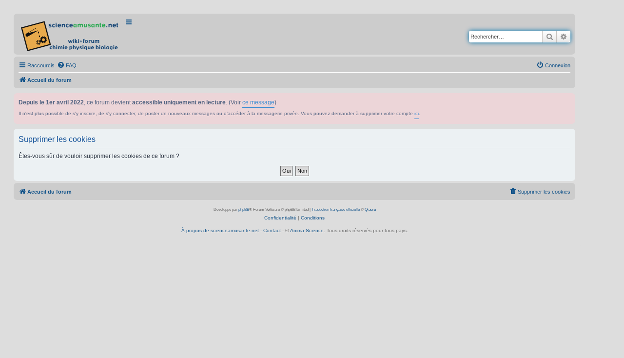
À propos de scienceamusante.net (220, 230)
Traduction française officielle (336, 209)
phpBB (243, 209)
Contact (272, 230)
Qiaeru (370, 209)
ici (416, 113)
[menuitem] (67, 65)
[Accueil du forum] (70, 34)
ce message (258, 102)
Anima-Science (307, 230)
